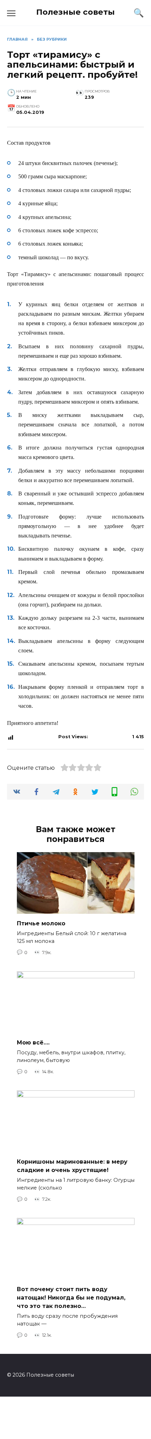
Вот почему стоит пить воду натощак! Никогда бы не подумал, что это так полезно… (71, 1297)
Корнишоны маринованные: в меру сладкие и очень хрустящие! (72, 1165)
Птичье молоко (41, 923)
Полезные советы (75, 12)
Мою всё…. (33, 1042)
